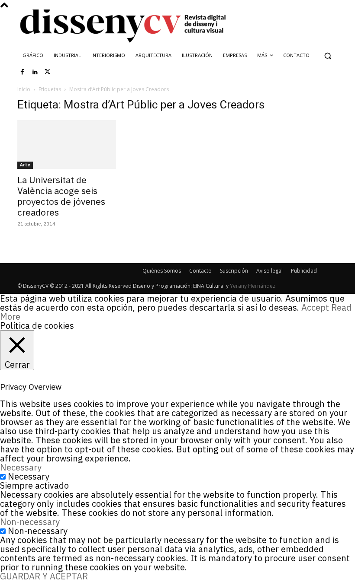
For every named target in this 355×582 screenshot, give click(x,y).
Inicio (23, 89)
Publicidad (304, 270)
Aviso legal (269, 270)
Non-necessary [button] (30, 522)
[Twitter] (47, 72)
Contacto (200, 270)
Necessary (28, 476)
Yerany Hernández (252, 285)
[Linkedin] (35, 72)
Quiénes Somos (161, 270)
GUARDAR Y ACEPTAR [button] (44, 576)
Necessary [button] (21, 467)
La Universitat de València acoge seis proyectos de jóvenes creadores (61, 196)
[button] (327, 55)
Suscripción (234, 270)
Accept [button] (315, 307)
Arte (25, 165)
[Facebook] (22, 72)
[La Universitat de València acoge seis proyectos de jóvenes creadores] (66, 144)
